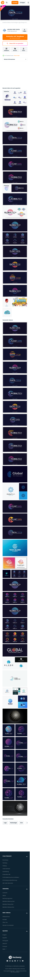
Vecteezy (5, 974)
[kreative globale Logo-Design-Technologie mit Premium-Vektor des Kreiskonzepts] (15, 677)
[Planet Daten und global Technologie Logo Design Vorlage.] (7, 718)
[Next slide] (23, 934)
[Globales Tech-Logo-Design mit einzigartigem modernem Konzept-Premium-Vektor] (15, 233)
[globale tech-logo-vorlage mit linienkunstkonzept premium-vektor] (10, 726)
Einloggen (22, 2)
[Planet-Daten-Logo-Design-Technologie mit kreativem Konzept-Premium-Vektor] (15, 163)
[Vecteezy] (2, 2)
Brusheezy (5, 971)
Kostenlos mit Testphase (15, 37)
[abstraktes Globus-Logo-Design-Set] (15, 96)
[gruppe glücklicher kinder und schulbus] (10, 320)
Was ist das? (17, 55)
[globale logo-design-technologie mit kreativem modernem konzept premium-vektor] (15, 611)
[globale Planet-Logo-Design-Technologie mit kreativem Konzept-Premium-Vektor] (15, 207)
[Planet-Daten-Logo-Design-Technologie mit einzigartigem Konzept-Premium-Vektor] (15, 259)
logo (5, 934)
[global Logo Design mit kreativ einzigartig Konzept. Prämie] (15, 690)
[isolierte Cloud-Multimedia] (7, 330)
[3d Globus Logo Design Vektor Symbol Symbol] (7, 187)
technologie (13, 934)
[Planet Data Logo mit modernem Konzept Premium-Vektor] (15, 581)
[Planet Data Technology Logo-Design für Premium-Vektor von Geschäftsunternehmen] (15, 438)
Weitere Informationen (9, 58)
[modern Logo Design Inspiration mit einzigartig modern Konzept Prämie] (9, 765)
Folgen (24, 31)
